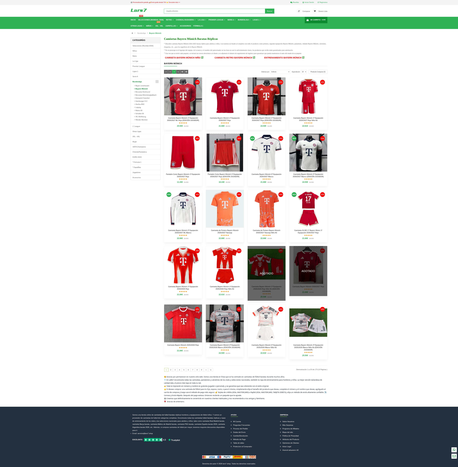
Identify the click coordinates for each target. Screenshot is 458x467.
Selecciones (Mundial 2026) (143, 46)
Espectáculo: (296, 72)
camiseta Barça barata (140, 424)
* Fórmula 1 (137, 162)
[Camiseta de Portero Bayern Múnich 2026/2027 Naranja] (225, 209)
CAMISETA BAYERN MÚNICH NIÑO (184, 57)
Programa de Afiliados (290, 429)
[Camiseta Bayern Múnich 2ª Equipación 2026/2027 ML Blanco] (183, 209)
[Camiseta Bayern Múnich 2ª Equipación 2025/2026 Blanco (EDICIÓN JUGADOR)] (225, 323)
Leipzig (138, 107)
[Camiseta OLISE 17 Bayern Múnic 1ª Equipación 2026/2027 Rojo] (308, 209)
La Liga (135, 61)
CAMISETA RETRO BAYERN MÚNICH (235, 57)
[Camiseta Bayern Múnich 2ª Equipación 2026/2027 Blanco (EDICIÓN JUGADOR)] (308, 153)
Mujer (135, 142)
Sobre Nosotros (288, 421)
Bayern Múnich (155, 33)
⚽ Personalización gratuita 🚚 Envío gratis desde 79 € (155, 2)
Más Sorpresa (287, 425)
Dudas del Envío (239, 432)
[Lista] (182, 72)
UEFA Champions (139, 147)
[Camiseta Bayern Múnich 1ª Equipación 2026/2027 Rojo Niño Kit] (308, 96)
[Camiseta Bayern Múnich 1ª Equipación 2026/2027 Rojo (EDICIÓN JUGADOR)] (267, 96)
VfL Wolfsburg (140, 117)
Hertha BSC (139, 104)
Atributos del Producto (290, 439)
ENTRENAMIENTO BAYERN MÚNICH (284, 57)
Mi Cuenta (237, 421)
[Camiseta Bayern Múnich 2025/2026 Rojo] (183, 323)
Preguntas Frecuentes (241, 425)
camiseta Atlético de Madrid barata (163, 424)
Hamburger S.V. (141, 101)
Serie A (135, 76)
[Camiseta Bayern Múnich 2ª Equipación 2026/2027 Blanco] (267, 153)
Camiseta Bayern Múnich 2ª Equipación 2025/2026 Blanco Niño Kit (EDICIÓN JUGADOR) (308, 347)
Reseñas (295, 2)
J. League (136, 126)
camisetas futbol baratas (204, 418)
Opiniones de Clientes (290, 443)
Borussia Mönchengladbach (145, 95)
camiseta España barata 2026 (206, 424)
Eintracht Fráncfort (142, 98)
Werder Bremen (141, 120)
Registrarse (323, 2)
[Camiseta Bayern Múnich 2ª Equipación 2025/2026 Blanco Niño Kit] (267, 323)
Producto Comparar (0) (318, 72)
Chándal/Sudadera (140, 152)
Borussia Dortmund (142, 92)
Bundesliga (141, 33)
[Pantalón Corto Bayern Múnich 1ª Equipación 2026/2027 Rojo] (183, 153)
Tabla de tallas (238, 443)
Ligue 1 (135, 71)
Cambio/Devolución (240, 436)
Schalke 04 (139, 113)
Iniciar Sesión (309, 2)
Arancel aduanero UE (290, 450)
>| (210, 370)
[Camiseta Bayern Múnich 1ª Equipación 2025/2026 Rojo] (183, 265)
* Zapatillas (137, 167)
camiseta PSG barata (185, 424)
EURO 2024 (137, 157)
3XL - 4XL (136, 136)
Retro (135, 56)
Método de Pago (239, 439)
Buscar (269, 11)
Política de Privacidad (290, 436)
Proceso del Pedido (240, 429)
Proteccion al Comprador (242, 446)
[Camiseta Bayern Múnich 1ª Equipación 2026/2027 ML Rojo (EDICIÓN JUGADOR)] (183, 96)
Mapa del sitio (287, 432)
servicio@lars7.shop (145, 433)
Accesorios (137, 177)
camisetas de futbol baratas (164, 415)
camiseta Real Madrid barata (213, 421)
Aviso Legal (286, 446)
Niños (135, 51)
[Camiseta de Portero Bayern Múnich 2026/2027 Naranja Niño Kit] (267, 209)
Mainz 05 (138, 110)
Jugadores (137, 172)
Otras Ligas (137, 131)
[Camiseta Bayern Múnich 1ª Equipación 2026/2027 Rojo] (225, 96)
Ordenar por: (265, 72)
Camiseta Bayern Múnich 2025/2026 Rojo (183, 345)
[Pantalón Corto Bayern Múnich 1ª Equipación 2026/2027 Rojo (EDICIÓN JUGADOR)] (225, 153)
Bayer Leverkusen (142, 86)
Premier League (139, 66)
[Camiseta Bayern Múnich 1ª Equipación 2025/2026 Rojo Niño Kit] (225, 265)
